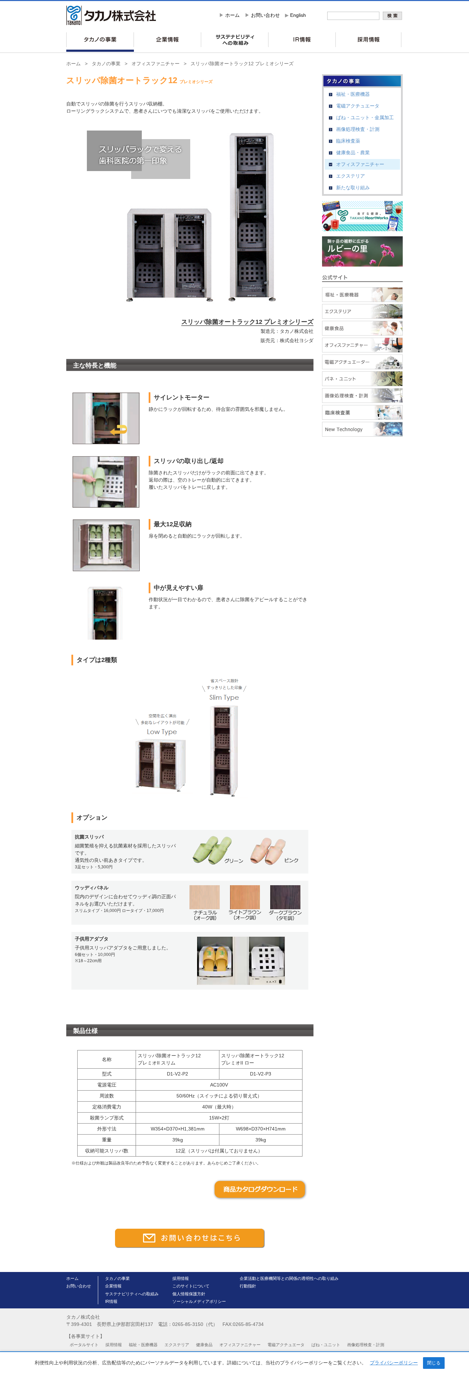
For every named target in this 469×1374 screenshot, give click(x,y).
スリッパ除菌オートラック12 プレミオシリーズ (242, 63)
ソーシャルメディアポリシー (199, 1301)
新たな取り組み (353, 187)
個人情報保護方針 (188, 1294)
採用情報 (180, 1278)
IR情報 (111, 1301)
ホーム (232, 15)
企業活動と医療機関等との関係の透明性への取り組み (289, 1278)
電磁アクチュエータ (357, 106)
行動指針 (248, 1286)
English (298, 15)
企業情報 (113, 1286)
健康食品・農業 (353, 152)
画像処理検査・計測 (357, 129)
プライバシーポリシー (394, 1362)
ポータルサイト (84, 1344)
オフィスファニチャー (155, 63)
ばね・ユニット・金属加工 (365, 117)
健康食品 (204, 1344)
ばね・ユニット (325, 1344)
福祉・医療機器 (353, 94)
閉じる (434, 1362)
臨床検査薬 (348, 141)
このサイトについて (190, 1286)
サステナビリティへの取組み (132, 1294)
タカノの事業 (106, 63)
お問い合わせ (265, 15)
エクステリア (350, 176)
